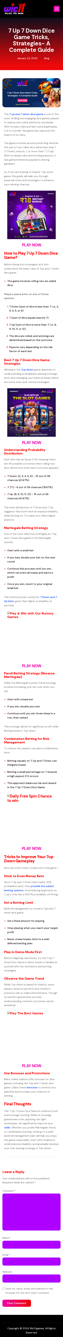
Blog (46, 58)
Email (6, 1255)
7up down (27, 369)
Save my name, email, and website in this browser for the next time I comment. (29, 1291)
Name (6, 1238)
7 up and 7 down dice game (26, 114)
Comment (9, 1191)
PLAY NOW (31, 245)
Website (7, 1272)
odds (7, 1127)
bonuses (32, 1087)
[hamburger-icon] (57, 9)
